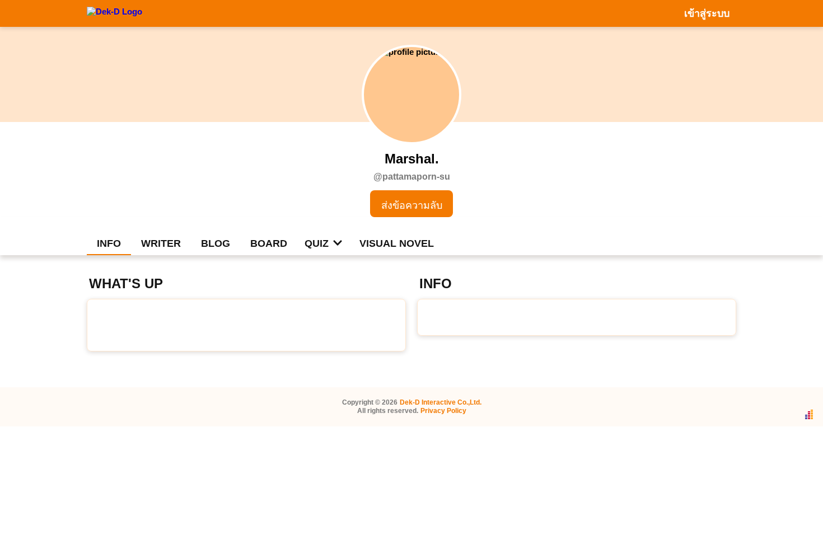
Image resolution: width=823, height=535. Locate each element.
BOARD (268, 243)
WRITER (161, 243)
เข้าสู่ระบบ (707, 13)
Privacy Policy (443, 411)
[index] (114, 13)
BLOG (215, 243)
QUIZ (317, 243)
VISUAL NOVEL (396, 243)
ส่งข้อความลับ (411, 205)
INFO (109, 243)
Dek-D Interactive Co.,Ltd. (440, 402)
